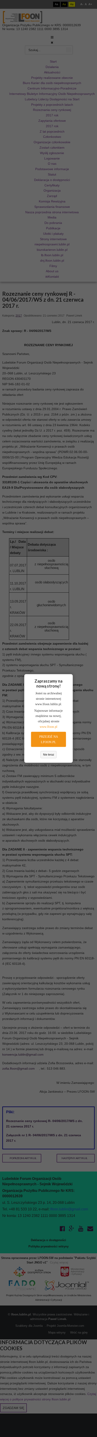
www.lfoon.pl (48, 726)
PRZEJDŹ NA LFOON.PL (48, 739)
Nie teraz (48, 754)
